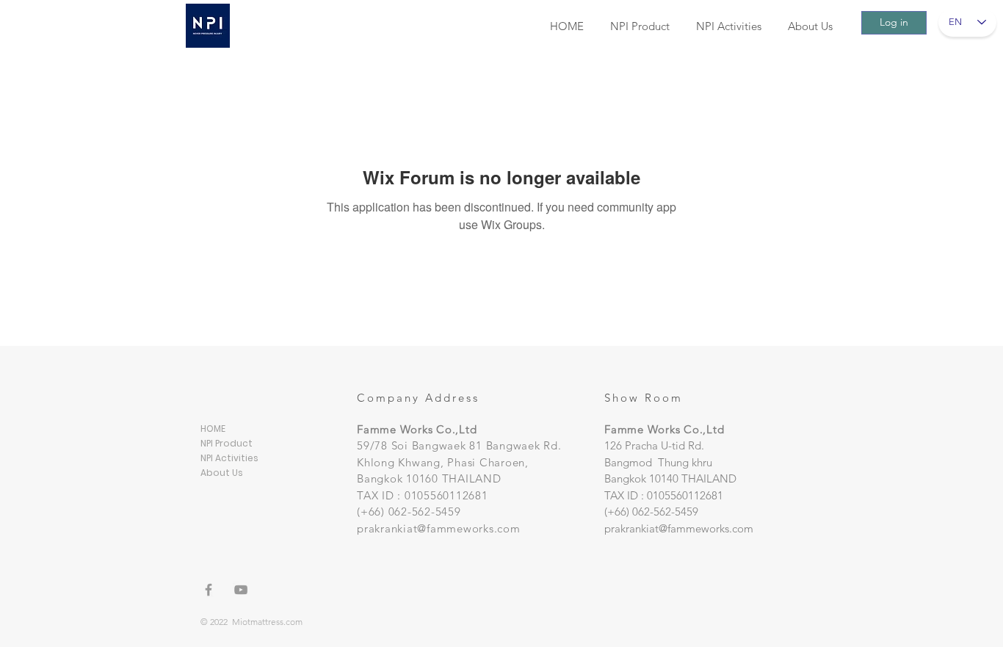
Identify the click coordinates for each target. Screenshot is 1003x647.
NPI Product (226, 443)
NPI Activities (229, 458)
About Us (221, 472)
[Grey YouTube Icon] (241, 590)
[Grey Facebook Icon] (208, 590)
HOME (212, 428)
